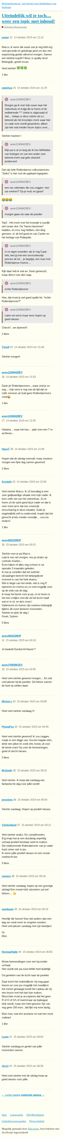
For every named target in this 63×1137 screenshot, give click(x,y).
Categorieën (16, 1114)
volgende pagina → (32, 1094)
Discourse (33, 1128)
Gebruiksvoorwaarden (14, 1121)
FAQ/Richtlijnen (35, 1114)
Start (4, 1114)
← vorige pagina (11, 1094)
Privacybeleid (36, 1121)
